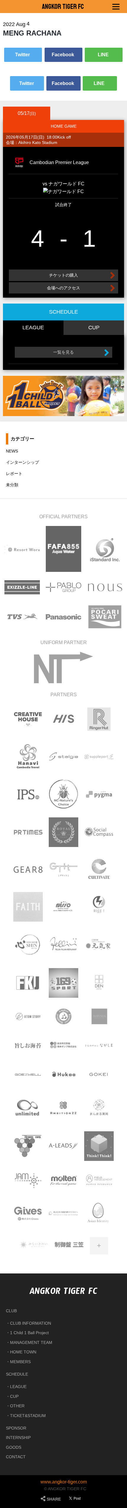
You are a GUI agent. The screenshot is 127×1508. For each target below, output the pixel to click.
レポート (14, 473)
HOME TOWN (23, 1352)
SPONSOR (16, 1428)
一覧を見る (63, 352)
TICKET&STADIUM (28, 1415)
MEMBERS (20, 1361)
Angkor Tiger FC (63, 6)
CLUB (11, 1310)
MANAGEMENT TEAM (31, 1342)
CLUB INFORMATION (30, 1323)
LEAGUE (18, 1386)
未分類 (12, 484)
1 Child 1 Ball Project (29, 1332)
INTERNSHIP (18, 1437)
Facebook (63, 54)
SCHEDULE (17, 1374)
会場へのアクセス (63, 287)
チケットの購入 (63, 275)
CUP (14, 1396)
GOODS (13, 1447)
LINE (104, 54)
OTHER (17, 1405)
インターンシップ (22, 462)
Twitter (23, 54)
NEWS (12, 451)
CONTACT (16, 1456)
